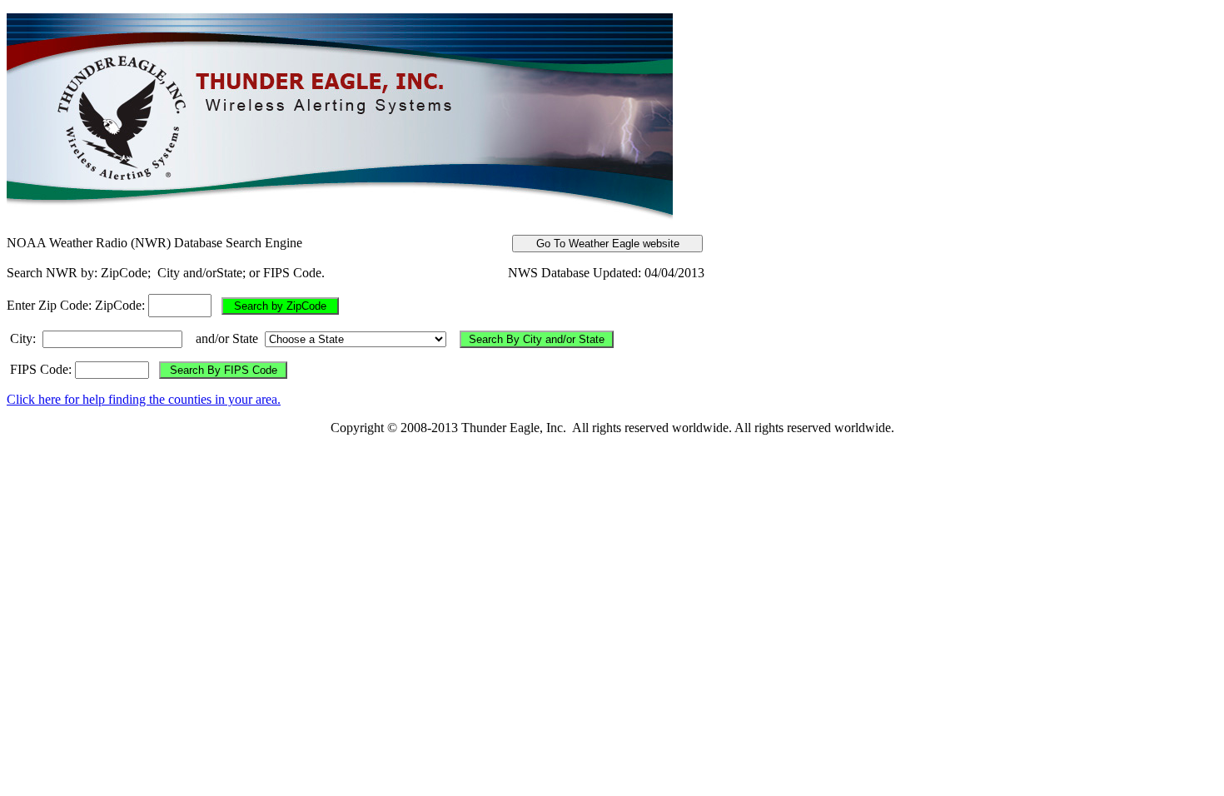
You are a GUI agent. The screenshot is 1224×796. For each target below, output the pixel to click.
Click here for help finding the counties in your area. (144, 399)
